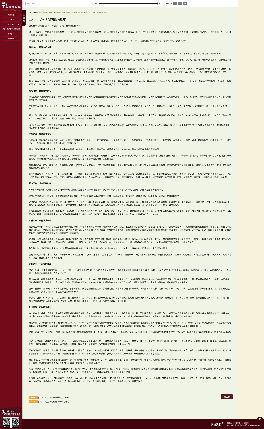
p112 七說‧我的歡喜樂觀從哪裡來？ (50, 397)
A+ (185, 3)
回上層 (227, 397)
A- (175, 3)
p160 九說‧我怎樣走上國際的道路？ (50, 402)
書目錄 (24, 18)
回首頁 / (33, 12)
